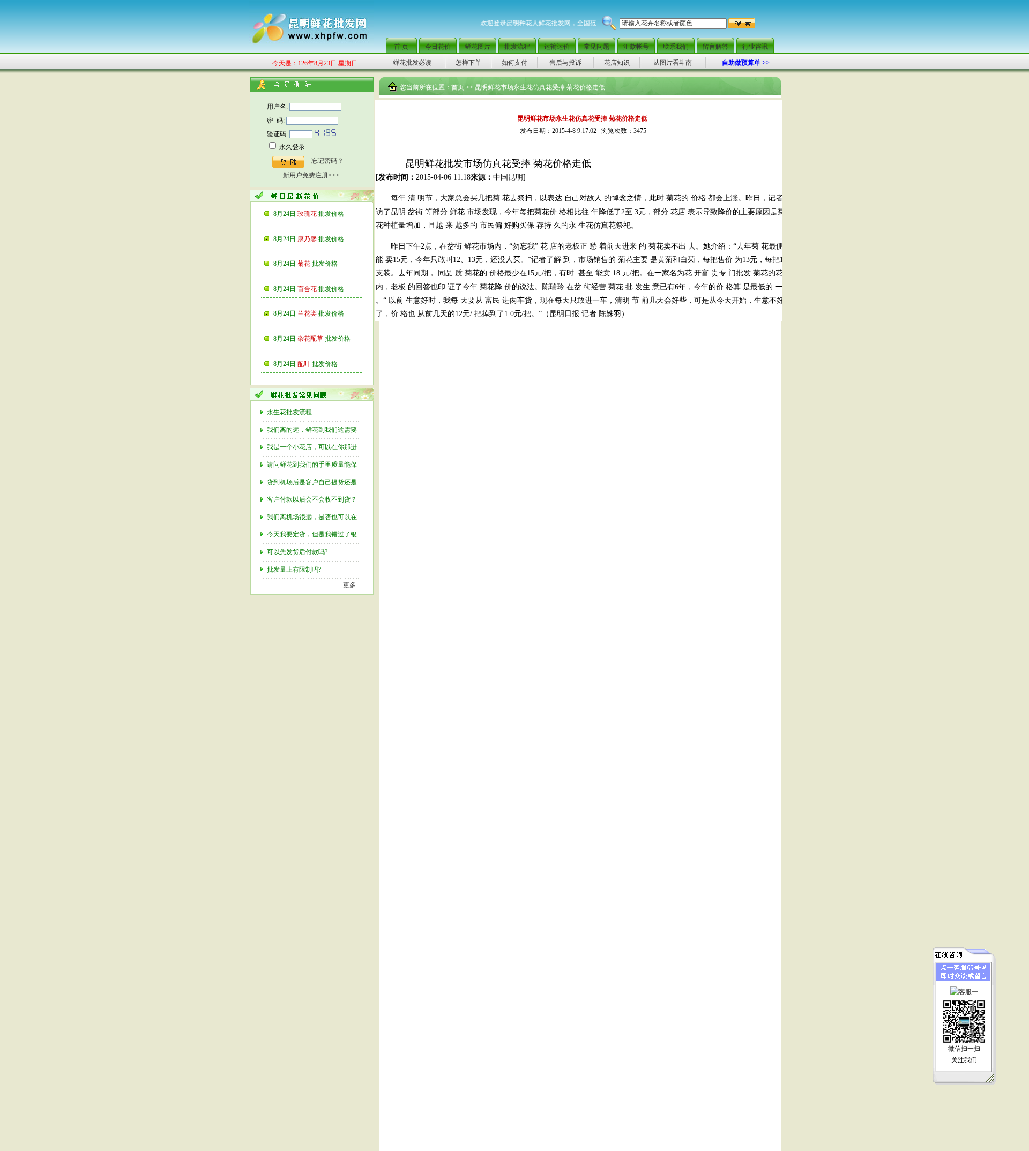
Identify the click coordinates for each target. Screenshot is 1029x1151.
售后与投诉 (565, 62)
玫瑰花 (320, 214)
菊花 (317, 263)
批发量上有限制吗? (295, 569)
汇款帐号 (636, 46)
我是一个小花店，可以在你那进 (313, 447)
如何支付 (514, 62)
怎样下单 (468, 62)
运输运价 (557, 46)
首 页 (401, 46)
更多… (352, 585)
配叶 (317, 364)
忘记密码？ (327, 161)
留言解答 (715, 46)
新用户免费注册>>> (311, 175)
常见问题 (596, 46)
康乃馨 (320, 239)
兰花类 (320, 313)
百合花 (320, 289)
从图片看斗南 (672, 62)
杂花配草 (324, 338)
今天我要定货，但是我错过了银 (313, 534)
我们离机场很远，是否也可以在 (313, 517)
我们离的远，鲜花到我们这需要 (313, 430)
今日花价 (438, 46)
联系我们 (676, 46)
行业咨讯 (755, 46)
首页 (457, 87)
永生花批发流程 (290, 412)
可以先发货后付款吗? (298, 552)
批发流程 (517, 46)
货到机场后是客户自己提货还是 (313, 482)
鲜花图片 (477, 46)
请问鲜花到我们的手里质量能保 (313, 464)
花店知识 (617, 62)
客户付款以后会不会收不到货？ (313, 499)
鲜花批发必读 (412, 62)
